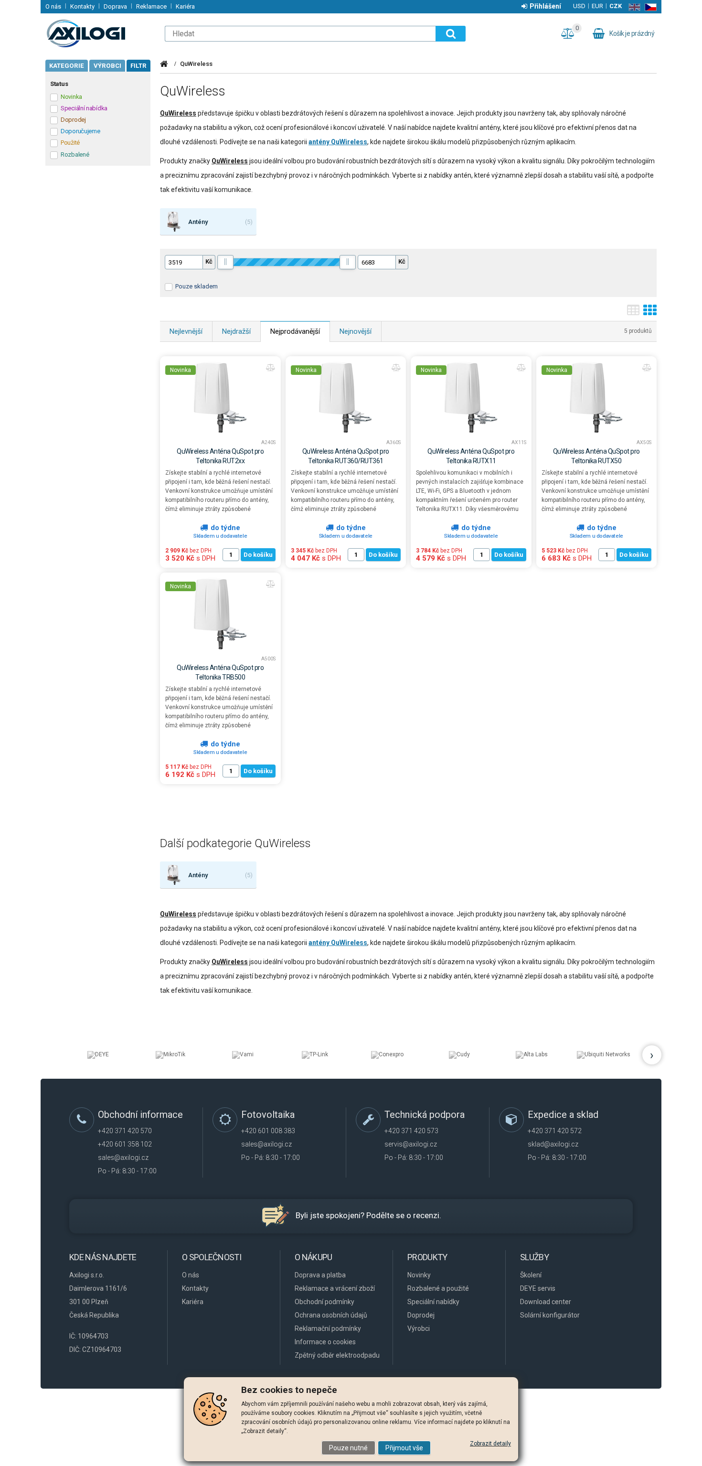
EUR (597, 6)
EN (632, 7)
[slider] (225, 262)
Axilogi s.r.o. (100, 33)
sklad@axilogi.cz (553, 1144)
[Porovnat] (271, 367)
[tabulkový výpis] (633, 313)
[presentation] (651, 1054)
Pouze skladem (196, 286)
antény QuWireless (337, 142)
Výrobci (107, 65)
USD (579, 6)
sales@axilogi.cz (123, 1157)
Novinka (180, 370)
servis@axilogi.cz (410, 1144)
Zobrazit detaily (490, 1443)
